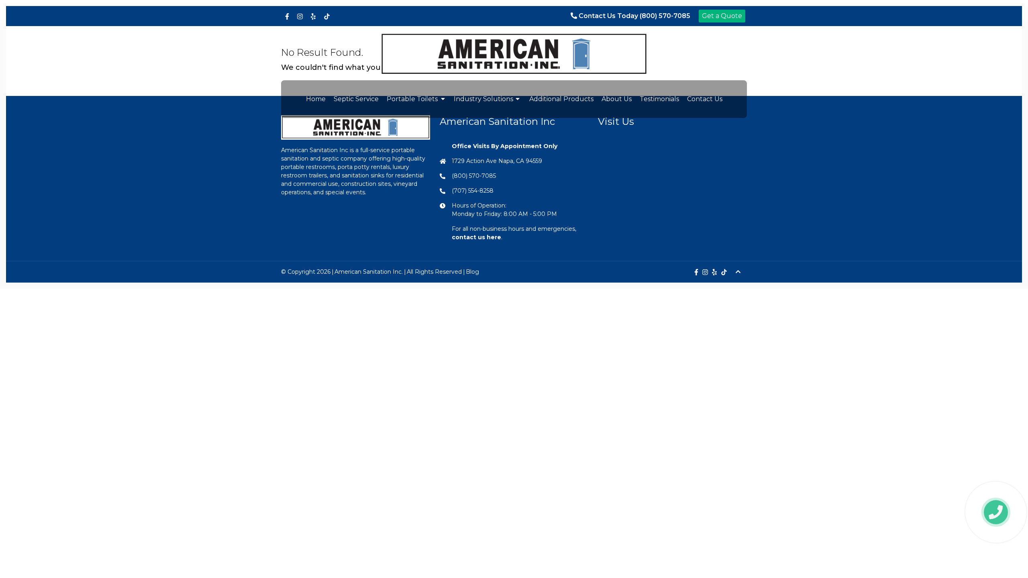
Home (316, 99)
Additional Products (561, 99)
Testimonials (659, 99)
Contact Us (704, 99)
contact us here (476, 237)
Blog (472, 271)
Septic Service (356, 99)
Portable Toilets (412, 99)
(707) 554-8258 (473, 190)
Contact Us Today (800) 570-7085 (633, 16)
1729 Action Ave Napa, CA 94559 (497, 161)
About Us (617, 99)
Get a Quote (722, 16)
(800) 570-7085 (474, 175)
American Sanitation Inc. (369, 271)
